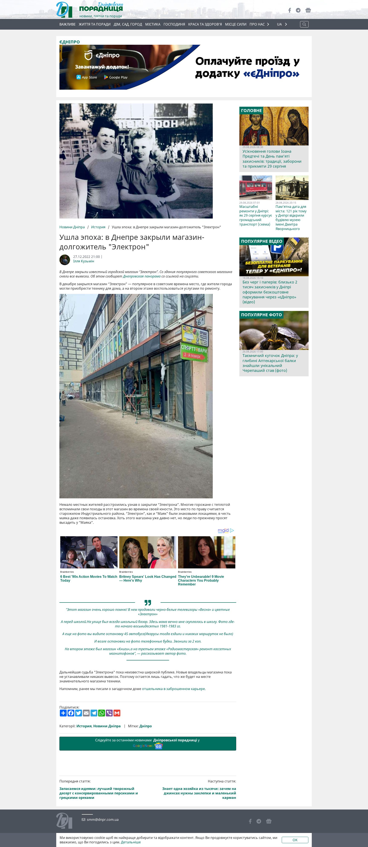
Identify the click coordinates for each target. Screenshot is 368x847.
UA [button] (280, 24)
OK (295, 840)
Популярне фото (261, 315)
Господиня (174, 24)
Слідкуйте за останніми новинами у (147, 743)
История (98, 227)
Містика (152, 24)
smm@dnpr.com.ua (103, 819)
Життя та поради (95, 24)
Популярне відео (261, 241)
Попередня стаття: (98, 789)
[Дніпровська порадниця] (67, 821)
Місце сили (235, 24)
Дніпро (145, 726)
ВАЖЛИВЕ (67, 24)
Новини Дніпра (72, 227)
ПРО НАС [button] (257, 24)
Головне (251, 110)
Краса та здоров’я (205, 24)
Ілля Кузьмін (83, 261)
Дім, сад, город (128, 24)
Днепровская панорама (142, 276)
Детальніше (131, 842)
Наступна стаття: (199, 789)
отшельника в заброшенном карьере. (174, 689)
